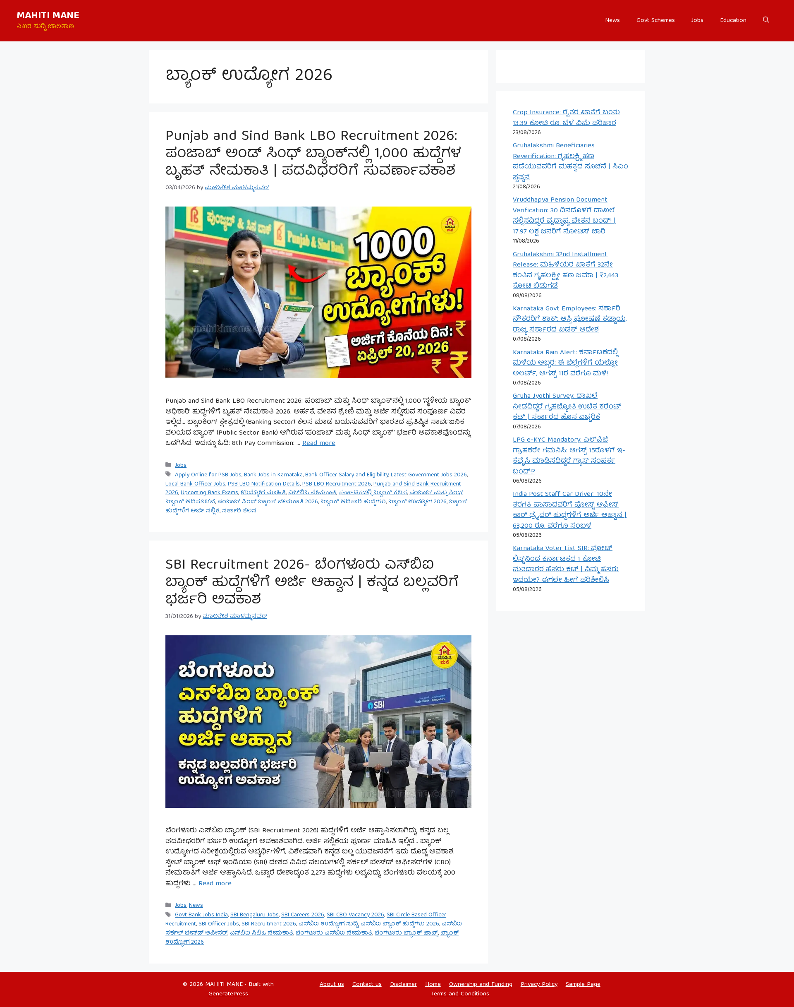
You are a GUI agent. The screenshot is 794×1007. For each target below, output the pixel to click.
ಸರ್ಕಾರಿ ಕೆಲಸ (239, 511)
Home (433, 984)
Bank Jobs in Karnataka (273, 475)
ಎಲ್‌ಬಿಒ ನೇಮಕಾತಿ (312, 493)
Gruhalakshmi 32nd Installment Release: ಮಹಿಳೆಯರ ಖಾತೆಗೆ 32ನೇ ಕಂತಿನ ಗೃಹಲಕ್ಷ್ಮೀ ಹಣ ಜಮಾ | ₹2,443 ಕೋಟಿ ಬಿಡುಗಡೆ (565, 271)
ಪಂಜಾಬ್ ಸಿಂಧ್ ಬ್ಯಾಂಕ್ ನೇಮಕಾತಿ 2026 (268, 502)
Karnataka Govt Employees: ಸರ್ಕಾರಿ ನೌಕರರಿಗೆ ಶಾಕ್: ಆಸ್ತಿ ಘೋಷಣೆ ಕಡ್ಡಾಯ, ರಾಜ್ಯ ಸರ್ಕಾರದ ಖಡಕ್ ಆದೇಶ (570, 319)
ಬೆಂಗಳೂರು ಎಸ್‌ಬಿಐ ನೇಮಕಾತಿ (334, 933)
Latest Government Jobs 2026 (429, 475)
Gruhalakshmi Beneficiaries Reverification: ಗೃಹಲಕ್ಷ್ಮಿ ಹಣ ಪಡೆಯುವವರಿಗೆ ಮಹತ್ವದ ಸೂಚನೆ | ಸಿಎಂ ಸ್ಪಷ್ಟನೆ (570, 162)
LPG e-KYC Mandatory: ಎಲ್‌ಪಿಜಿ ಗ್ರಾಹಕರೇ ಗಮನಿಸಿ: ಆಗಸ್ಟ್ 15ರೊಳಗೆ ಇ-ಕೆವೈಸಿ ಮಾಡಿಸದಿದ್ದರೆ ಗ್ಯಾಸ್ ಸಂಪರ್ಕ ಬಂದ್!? (569, 456)
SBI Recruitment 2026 (269, 924)
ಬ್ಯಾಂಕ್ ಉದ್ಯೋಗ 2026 (417, 502)
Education (733, 20)
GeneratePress (228, 994)
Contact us (367, 984)
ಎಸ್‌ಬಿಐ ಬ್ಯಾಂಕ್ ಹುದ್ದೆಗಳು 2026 (400, 924)
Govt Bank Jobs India (201, 915)
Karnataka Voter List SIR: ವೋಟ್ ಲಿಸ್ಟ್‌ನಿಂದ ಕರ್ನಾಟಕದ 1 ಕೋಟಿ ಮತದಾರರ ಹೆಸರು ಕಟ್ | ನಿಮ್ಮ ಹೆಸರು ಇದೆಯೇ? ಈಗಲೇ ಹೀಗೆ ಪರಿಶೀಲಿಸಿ (566, 564)
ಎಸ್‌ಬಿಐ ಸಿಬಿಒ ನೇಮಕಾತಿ (261, 933)
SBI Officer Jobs (218, 924)
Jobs (697, 20)
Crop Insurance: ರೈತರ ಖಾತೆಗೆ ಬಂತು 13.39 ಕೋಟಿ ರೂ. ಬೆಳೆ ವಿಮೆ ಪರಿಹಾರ (566, 118)
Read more (318, 443)
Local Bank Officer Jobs (195, 484)
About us (332, 984)
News (612, 20)
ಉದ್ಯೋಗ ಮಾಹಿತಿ (263, 493)
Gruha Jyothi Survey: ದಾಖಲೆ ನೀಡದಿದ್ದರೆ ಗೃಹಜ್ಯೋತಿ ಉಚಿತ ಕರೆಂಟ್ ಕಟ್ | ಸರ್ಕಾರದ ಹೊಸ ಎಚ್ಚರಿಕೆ (567, 406)
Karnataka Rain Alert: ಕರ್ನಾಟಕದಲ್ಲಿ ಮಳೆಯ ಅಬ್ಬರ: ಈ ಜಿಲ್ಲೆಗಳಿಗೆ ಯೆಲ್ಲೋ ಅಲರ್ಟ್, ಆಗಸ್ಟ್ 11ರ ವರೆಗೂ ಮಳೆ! (565, 363)
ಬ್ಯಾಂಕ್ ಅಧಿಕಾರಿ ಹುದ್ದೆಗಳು (353, 502)
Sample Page (583, 984)
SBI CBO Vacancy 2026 (355, 915)
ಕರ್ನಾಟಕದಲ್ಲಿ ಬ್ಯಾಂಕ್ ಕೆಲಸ (373, 493)
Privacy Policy (539, 984)
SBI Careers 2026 (302, 915)
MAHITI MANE (48, 16)
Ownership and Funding (480, 984)
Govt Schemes (655, 20)
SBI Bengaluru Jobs (254, 915)
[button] (766, 20)
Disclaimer (403, 984)
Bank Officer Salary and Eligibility (346, 475)
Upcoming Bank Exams (209, 493)
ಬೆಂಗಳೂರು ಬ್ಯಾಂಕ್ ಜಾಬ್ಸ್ (406, 933)
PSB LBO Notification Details (264, 484)
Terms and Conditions (460, 994)
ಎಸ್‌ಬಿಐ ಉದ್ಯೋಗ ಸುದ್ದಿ (328, 924)
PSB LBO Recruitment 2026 (336, 484)
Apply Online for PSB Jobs (208, 475)
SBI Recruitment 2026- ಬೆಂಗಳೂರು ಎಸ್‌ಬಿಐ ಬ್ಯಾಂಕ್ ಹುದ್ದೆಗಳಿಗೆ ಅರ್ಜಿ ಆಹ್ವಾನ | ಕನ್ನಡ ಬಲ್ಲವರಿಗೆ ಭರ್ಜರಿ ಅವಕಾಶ (312, 583)
